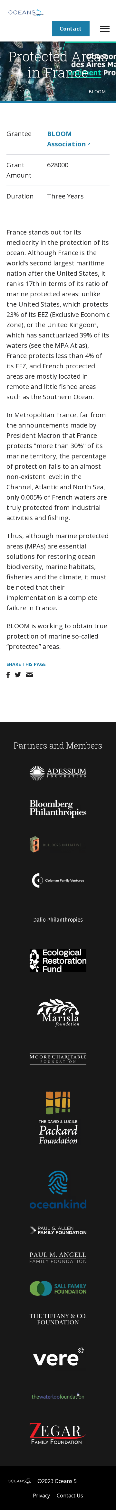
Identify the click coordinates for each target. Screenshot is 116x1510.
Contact (71, 28)
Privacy (41, 1495)
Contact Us (70, 1495)
